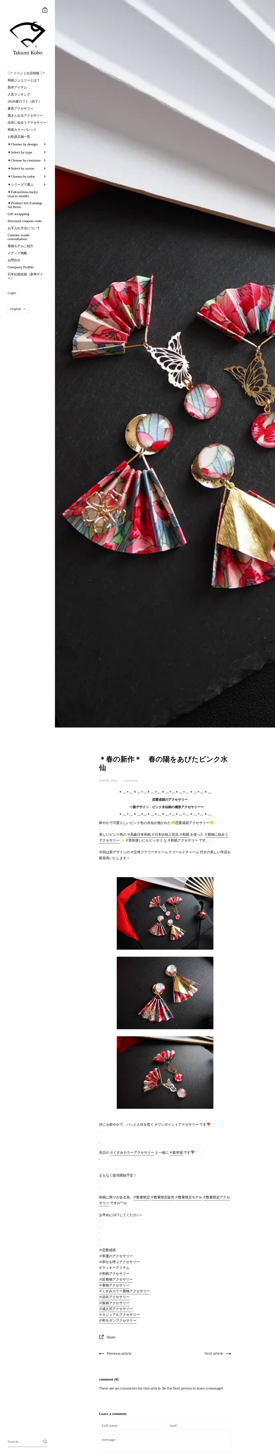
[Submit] (45, 1441)
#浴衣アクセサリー (114, 1297)
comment (130, 780)
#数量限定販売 (162, 1197)
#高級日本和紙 (139, 834)
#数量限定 (141, 1197)
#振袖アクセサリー (114, 1303)
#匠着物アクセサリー (116, 1279)
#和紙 (184, 834)
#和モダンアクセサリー (117, 1320)
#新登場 (176, 1152)
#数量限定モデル (188, 1197)
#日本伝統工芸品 (165, 834)
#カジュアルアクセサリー (119, 1315)
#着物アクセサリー (114, 1285)
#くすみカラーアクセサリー (132, 1152)
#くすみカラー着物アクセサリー (124, 1291)
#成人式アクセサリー (116, 1309)
